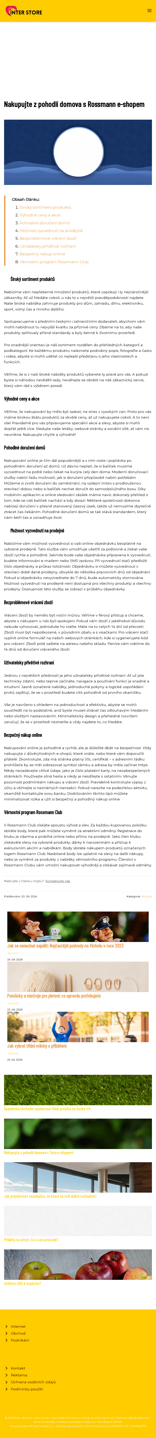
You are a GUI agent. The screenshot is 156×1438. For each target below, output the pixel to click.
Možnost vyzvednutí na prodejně (51, 230)
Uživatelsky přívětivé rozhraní (48, 246)
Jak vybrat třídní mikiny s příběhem (37, 1046)
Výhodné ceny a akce (40, 215)
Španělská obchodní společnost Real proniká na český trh (47, 1108)
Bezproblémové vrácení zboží (48, 238)
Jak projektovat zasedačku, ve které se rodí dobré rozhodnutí (50, 1196)
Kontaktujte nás (58, 881)
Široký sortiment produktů (45, 207)
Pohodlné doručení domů (45, 222)
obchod (146, 896)
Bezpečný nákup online (42, 253)
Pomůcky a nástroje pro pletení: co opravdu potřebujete (54, 996)
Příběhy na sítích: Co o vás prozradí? (31, 1239)
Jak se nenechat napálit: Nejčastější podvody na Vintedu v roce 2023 (65, 945)
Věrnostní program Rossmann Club (54, 261)
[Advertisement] (78, 52)
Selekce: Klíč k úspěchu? (22, 1283)
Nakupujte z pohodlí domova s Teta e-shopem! (39, 1152)
